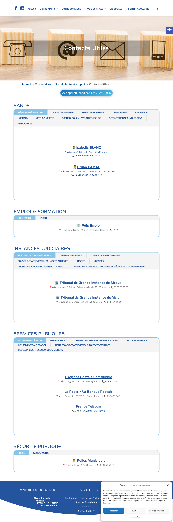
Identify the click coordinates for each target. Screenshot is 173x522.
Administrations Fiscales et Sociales (96, 340)
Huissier (80, 261)
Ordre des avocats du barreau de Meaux (42, 266)
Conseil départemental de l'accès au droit (43, 261)
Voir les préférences (158, 510)
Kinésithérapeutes (93, 112)
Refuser (135, 510)
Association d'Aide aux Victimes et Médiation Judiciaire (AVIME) (109, 266)
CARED (43, 218)
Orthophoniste (45, 118)
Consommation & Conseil (32, 345)
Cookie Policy (135, 517)
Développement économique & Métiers (40, 349)
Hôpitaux (23, 118)
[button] (169, 30)
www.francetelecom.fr (94, 410)
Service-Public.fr (86, 510)
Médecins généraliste (30, 112)
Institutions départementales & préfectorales (82, 345)
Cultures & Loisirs (136, 340)
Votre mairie (48, 9)
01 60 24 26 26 (45, 505)
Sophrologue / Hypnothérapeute (81, 118)
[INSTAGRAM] (22, 11)
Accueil (32, 9)
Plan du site (94, 517)
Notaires (99, 261)
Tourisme (86, 506)
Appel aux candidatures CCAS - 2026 (88, 93)
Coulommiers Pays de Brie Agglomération (86, 497)
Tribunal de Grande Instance (34, 255)
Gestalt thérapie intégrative (125, 118)
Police (21, 453)
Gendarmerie (41, 453)
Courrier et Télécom (30, 340)
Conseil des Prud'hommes (105, 255)
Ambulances (25, 123)
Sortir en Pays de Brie (86, 502)
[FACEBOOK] (16, 11)
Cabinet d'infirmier (63, 112)
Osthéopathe (119, 112)
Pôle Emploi (24, 218)
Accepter (114, 510)
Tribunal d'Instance (71, 255)
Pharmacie (141, 112)
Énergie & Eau (58, 340)
